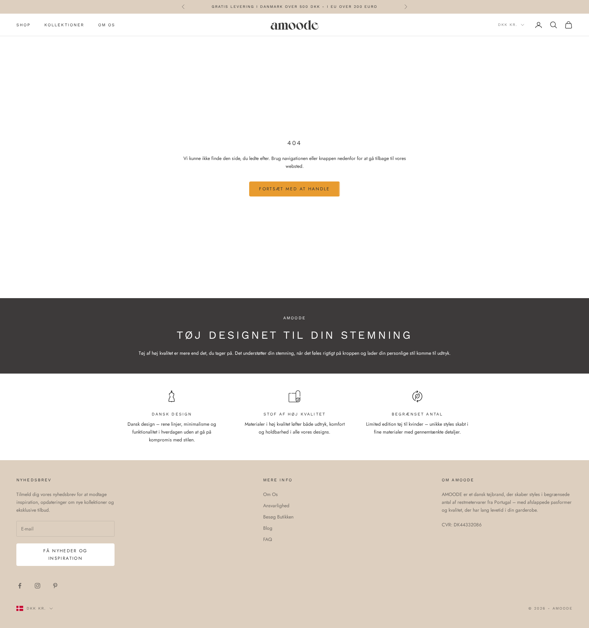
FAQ (267, 539)
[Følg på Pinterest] (55, 585)
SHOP (23, 25)
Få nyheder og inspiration (65, 554)
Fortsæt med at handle (294, 189)
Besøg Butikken (278, 516)
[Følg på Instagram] (37, 585)
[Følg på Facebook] (19, 585)
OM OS (107, 25)
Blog (267, 528)
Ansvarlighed (276, 505)
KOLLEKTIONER (64, 25)
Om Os (270, 494)
